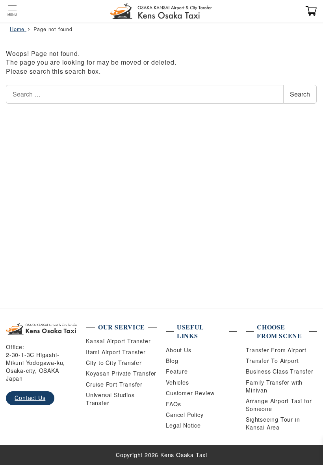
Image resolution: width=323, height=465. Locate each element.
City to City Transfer (114, 362)
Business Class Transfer (279, 371)
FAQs (173, 404)
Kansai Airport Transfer (118, 341)
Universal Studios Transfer (110, 399)
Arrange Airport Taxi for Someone (279, 405)
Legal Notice (183, 425)
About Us (178, 350)
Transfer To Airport (272, 361)
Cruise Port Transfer (114, 384)
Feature (177, 371)
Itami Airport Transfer (116, 352)
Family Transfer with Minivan (274, 386)
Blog (172, 361)
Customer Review (190, 393)
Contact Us (30, 398)
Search (300, 94)
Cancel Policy (184, 414)
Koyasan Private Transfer (121, 373)
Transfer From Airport (276, 350)
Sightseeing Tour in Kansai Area (273, 423)
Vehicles (177, 382)
